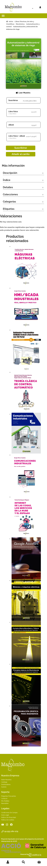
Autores (3, 787)
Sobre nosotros (6, 780)
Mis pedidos (5, 801)
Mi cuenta (8, 862)
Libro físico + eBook (16, 136)
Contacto (4, 798)
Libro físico (13, 111)
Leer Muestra (24, 93)
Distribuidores (5, 784)
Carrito (39, 862)
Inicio (11, 21)
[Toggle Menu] (3, 16)
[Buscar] (28, 7)
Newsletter (5, 803)
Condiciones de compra (9, 812)
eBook (11, 125)
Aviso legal (5, 815)
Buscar (23, 862)
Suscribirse (13, 100)
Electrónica (20, 24)
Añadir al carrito (21, 154)
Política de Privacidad (8, 817)
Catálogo (4, 782)
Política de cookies (7, 820)
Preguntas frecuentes (8, 796)
